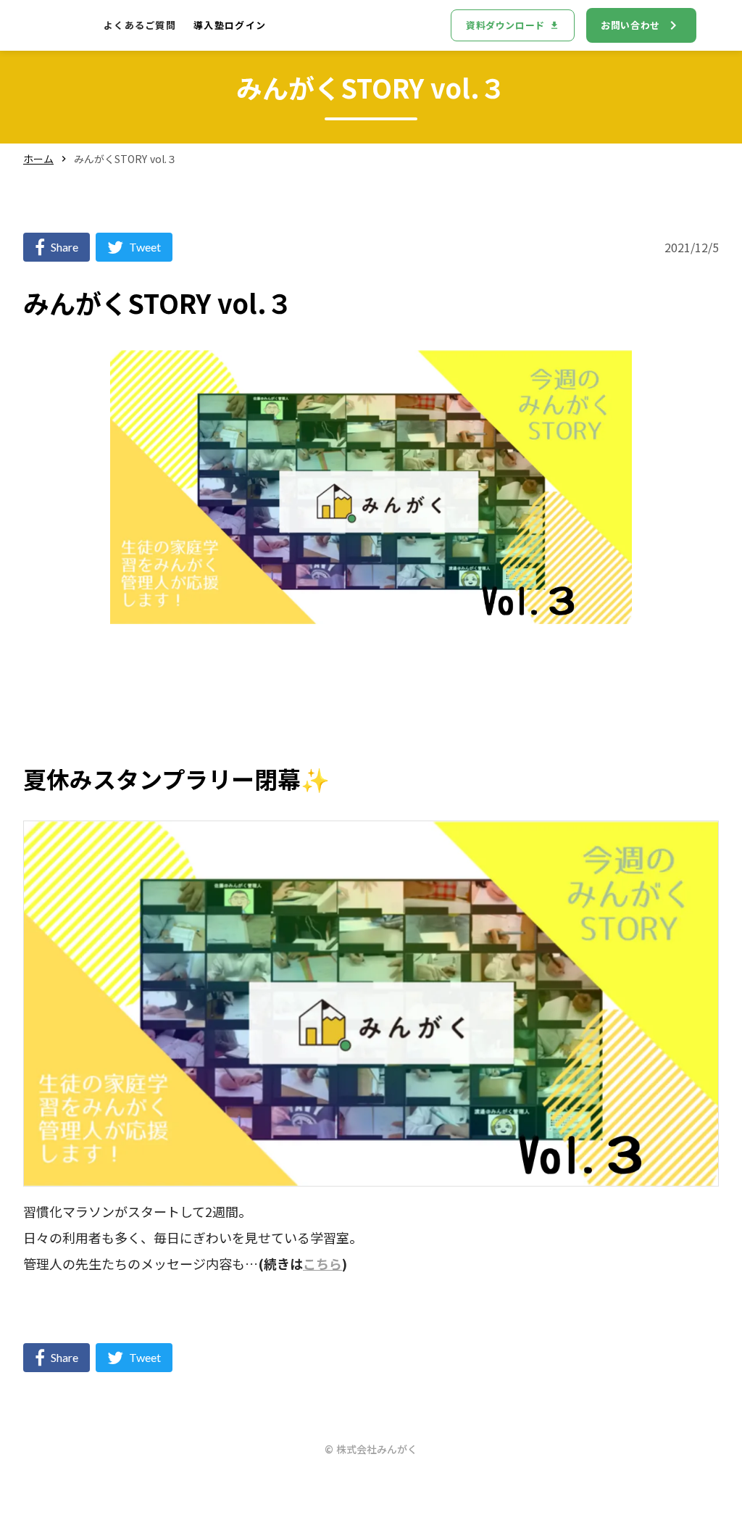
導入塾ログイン (229, 25)
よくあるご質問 (140, 25)
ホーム (38, 159)
